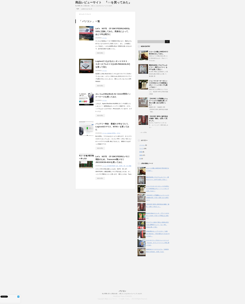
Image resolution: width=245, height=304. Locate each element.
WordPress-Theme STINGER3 (122, 296)
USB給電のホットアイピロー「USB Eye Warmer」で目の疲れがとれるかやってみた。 (158, 234)
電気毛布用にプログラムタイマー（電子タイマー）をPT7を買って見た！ (158, 67)
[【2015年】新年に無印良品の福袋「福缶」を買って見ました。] (143, 124)
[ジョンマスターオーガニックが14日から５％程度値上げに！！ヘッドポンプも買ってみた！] (143, 88)
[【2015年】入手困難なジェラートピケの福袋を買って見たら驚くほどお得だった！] (143, 106)
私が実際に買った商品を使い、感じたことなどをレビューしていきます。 (122, 293)
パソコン (104, 38)
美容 (140, 155)
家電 (140, 152)
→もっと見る (143, 132)
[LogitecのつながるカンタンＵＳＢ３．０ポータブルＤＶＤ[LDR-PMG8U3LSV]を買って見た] (86, 73)
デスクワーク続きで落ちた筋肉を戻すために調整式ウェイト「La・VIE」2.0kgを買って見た (157, 225)
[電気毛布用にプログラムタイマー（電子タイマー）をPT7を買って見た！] (143, 73)
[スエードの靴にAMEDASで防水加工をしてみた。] (143, 59)
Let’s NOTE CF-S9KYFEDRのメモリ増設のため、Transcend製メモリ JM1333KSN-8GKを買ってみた (112, 159)
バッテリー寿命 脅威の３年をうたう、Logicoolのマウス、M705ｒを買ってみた (112, 127)
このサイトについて (86, 9)
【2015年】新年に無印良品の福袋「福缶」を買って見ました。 (158, 118)
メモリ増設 (128, 166)
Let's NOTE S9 (120, 166)
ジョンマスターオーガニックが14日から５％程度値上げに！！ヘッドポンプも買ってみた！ (157, 188)
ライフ (141, 148)
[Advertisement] (154, 24)
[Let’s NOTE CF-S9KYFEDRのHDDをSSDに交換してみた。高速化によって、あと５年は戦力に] (86, 40)
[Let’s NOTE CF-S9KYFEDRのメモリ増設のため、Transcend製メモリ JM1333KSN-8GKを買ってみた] (86, 168)
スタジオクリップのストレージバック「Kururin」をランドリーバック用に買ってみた (157, 243)
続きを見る (100, 53)
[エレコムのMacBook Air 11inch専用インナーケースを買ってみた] (86, 105)
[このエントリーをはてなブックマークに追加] (18, 296)
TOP (77, 9)
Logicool (109, 133)
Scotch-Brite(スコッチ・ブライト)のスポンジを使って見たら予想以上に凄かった (157, 215)
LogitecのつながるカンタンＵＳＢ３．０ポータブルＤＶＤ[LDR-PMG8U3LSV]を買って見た (112, 64)
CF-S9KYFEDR (111, 166)
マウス (118, 133)
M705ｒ (114, 133)
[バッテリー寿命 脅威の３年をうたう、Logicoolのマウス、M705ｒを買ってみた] (86, 135)
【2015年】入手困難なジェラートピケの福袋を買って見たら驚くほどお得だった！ (157, 197)
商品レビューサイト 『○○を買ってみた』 (103, 2)
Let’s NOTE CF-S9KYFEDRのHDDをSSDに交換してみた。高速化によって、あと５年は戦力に (112, 31)
